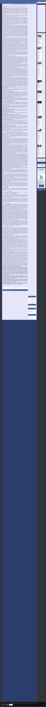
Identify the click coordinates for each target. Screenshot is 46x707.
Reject (3, 704)
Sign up (44, 0)
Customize (6, 704)
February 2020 (31, 317)
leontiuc (30, 306)
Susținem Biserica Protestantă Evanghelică (41, 169)
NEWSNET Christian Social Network (1, 0)
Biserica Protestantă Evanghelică (33, 299)
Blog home (15, 287)
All (29, 316)
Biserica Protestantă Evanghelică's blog (21, 3)
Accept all (11, 704)
